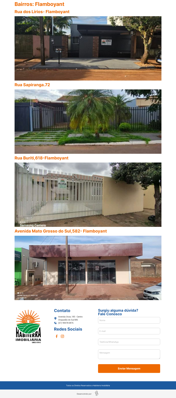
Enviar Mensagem (129, 368)
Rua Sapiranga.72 (32, 84)
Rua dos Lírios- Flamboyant (42, 11)
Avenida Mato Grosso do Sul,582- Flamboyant (61, 231)
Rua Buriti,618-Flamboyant (41, 157)
